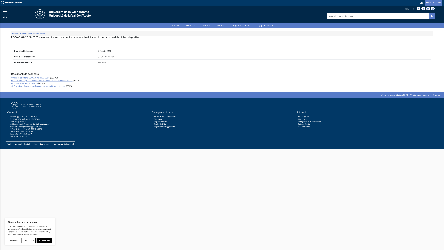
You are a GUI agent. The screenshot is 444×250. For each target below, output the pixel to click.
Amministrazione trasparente (165, 117)
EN (421, 2)
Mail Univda (302, 119)
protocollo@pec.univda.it (32, 127)
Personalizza (15, 240)
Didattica (191, 25)
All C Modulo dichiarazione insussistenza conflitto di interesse (38, 86)
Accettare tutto (44, 240)
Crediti (8, 144)
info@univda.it (20, 122)
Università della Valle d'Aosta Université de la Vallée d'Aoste (70, 13)
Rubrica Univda (304, 124)
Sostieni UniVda (160, 124)
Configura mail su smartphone (309, 122)
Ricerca (221, 25)
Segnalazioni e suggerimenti (164, 127)
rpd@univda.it (45, 124)
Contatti (27, 144)
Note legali (18, 144)
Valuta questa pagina (419, 95)
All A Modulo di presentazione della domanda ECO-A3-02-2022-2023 (41, 80)
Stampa (436, 95)
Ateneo (175, 25)
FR (417, 2)
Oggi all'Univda (304, 127)
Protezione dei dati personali (63, 144)
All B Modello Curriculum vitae (24, 83)
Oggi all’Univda (265, 25)
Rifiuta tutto (29, 240)
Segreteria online (241, 25)
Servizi (206, 25)
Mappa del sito (304, 117)
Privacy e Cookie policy (41, 144)
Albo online (158, 119)
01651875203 (34, 119)
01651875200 (18, 119)
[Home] (40, 14)
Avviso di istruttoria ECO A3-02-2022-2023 (30, 78)
